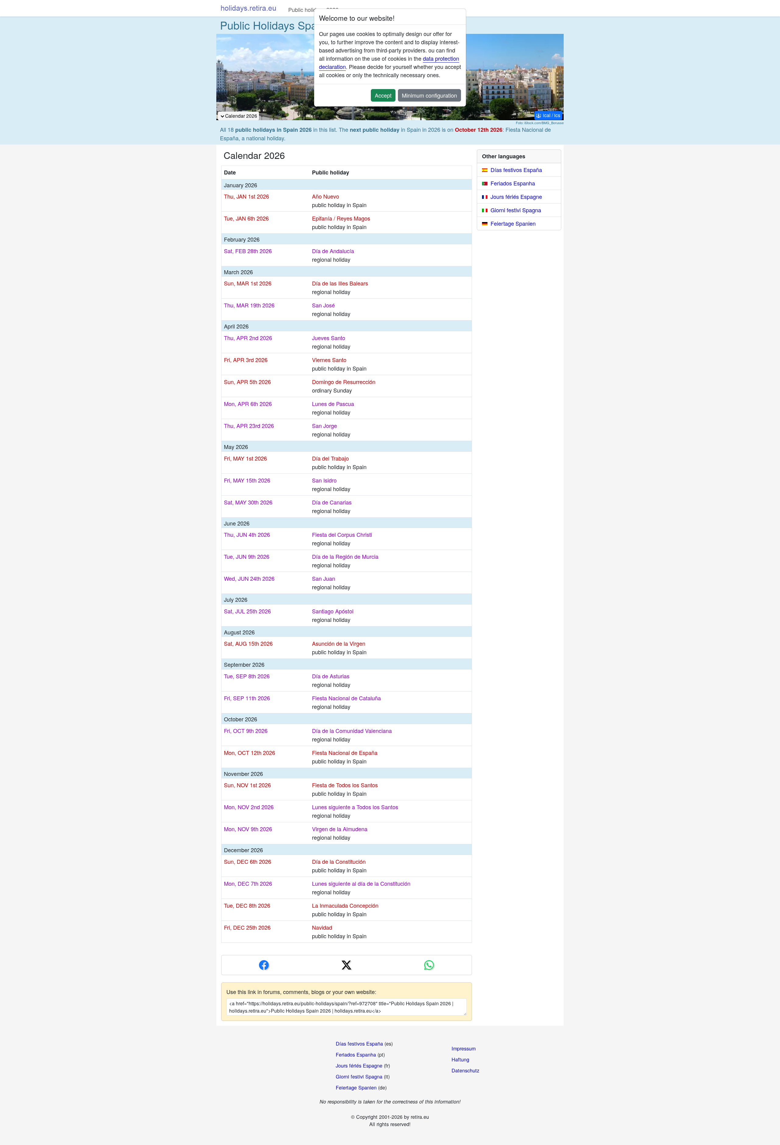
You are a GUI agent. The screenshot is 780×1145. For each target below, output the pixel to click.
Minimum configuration (429, 95)
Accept (383, 95)
